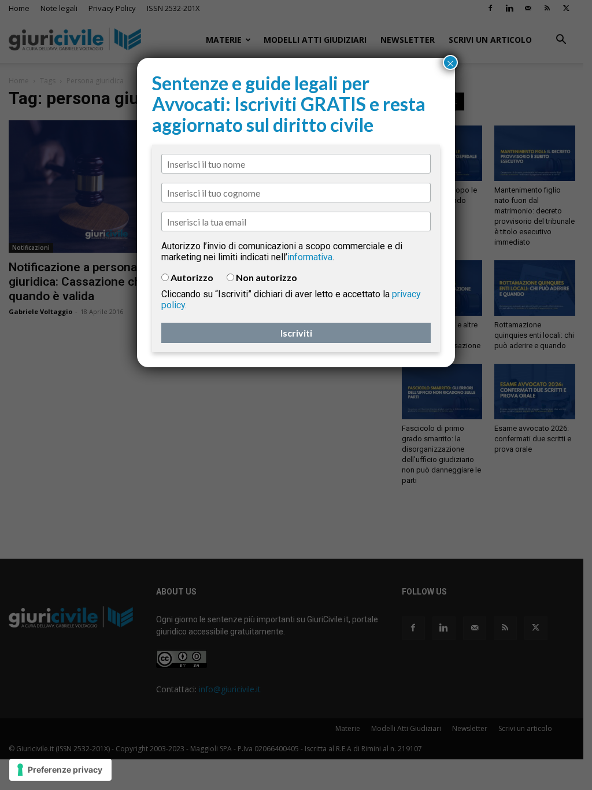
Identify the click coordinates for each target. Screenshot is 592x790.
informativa (309, 257)
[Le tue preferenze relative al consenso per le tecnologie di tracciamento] (60, 770)
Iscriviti (296, 332)
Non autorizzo (266, 277)
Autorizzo (192, 277)
